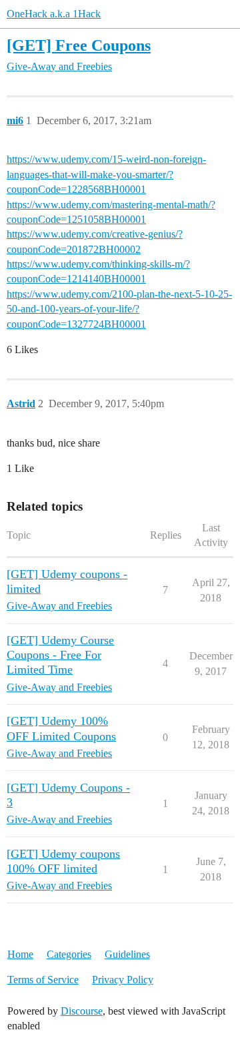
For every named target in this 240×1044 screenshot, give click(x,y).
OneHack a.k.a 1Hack (54, 13)
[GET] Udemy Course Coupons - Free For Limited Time (60, 654)
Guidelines (127, 954)
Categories (69, 954)
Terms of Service (43, 979)
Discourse (82, 1011)
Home (20, 954)
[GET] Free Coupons (79, 45)
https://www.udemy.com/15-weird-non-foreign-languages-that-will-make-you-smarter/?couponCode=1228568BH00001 (106, 174)
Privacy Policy (122, 979)
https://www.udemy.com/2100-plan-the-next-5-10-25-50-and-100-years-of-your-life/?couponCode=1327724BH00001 (119, 309)
